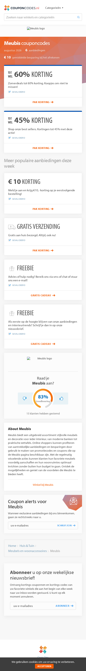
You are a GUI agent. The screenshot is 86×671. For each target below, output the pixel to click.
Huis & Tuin (27, 546)
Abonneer (62, 605)
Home (12, 546)
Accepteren (44, 666)
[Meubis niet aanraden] (24, 398)
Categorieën (53, 8)
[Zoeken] (78, 17)
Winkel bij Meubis (43, 485)
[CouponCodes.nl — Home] (21, 8)
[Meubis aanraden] (61, 398)
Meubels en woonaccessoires (27, 551)
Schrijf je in (64, 525)
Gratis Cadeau (41, 295)
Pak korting (41, 102)
